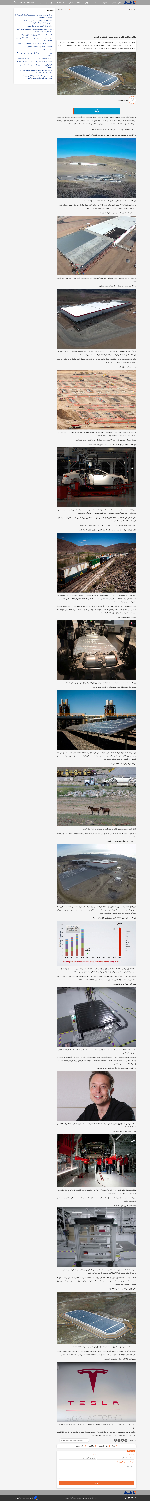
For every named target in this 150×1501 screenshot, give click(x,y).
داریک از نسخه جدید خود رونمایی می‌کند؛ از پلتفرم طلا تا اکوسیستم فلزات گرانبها (33, 16)
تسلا (113, 1446)
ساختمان (91, 1446)
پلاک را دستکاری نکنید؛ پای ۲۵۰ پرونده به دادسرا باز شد (34, 43)
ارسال (96, 1483)
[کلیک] (130, 2)
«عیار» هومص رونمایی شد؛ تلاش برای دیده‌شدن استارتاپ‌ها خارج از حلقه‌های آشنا (36, 21)
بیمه (78, 2)
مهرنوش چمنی (123, 100)
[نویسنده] (132, 100)
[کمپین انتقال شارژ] (96, 111)
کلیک (71, 1498)
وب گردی (49, 2)
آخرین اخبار (50, 10)
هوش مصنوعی (116, 2)
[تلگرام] (125, 1441)
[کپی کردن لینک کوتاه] (73, 1440)
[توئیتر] (122, 1441)
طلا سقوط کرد (47, 50)
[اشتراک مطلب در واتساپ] (115, 1440)
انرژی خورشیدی (103, 1446)
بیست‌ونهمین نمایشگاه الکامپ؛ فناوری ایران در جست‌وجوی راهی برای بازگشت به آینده (37, 77)
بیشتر (39, 2)
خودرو (71, 2)
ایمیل (94, 1455)
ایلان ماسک (80, 1446)
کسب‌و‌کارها (60, 2)
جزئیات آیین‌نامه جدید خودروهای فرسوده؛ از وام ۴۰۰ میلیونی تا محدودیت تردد (35, 71)
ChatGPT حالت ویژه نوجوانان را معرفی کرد (38, 47)
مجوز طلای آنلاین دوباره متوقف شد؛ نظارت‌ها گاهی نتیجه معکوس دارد (33, 39)
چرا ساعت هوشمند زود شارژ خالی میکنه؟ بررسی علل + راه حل (34, 54)
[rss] (135, 1498)
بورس (86, 2)
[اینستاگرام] (125, 1498)
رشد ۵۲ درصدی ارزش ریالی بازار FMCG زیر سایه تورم (35, 58)
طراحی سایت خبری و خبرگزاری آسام (23, 1498)
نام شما (131, 1455)
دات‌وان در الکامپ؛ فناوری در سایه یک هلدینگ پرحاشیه (34, 61)
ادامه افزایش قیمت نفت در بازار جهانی (39, 26)
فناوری (104, 2)
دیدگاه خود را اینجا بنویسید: (125, 1462)
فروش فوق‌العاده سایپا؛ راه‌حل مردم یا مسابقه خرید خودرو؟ (35, 66)
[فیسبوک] (119, 1441)
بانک (94, 2)
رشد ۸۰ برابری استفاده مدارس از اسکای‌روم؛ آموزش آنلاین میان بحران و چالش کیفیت (34, 30)
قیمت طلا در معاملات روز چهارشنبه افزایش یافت (36, 35)
